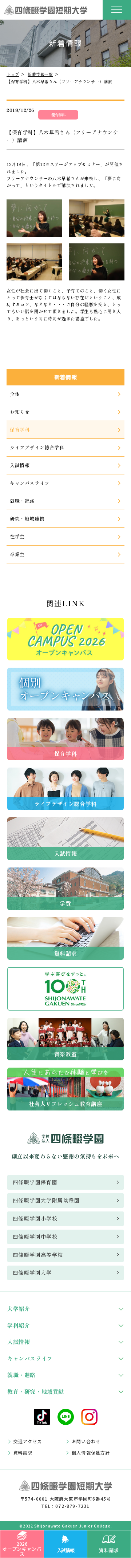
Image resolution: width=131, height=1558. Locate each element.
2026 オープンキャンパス (21, 1549)
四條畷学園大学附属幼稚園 (46, 1200)
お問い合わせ (86, 1441)
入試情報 (65, 1550)
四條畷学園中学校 (35, 1236)
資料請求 (109, 1550)
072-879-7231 (72, 1506)
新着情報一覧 (40, 74)
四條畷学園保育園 (35, 1182)
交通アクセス (27, 1441)
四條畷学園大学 (32, 1272)
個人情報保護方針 (91, 1452)
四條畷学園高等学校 (38, 1254)
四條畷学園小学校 (35, 1218)
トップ (13, 74)
